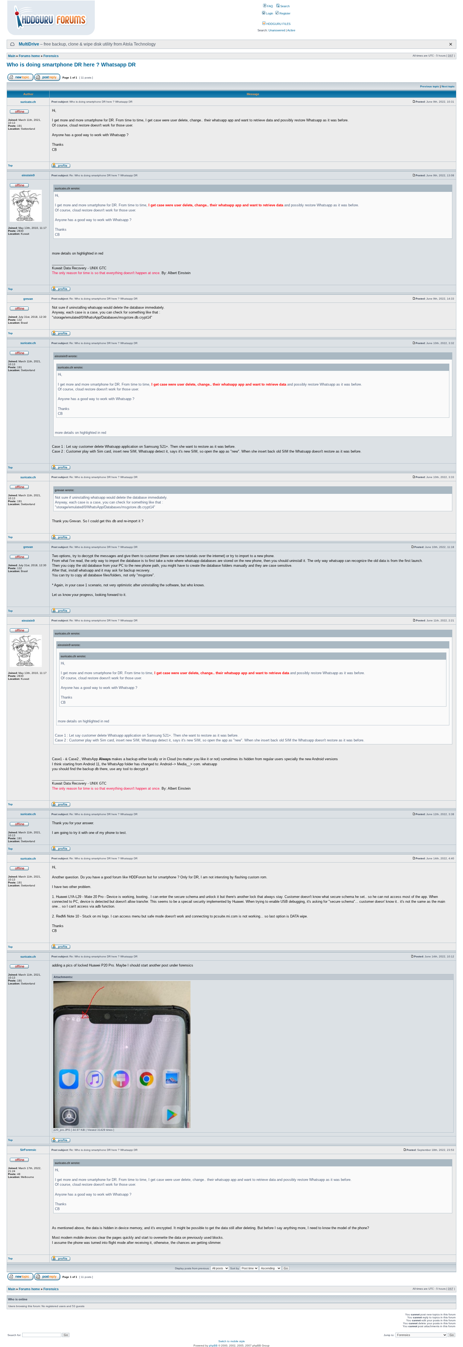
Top (10, 165)
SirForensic (28, 1149)
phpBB (213, 1345)
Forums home (29, 56)
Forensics (51, 56)
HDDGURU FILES (278, 23)
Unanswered (276, 30)
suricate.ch (28, 101)
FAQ (269, 6)
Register (284, 13)
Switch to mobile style (231, 1341)
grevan (28, 298)
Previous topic (429, 86)
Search (284, 6)
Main (11, 56)
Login (269, 13)
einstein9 (28, 175)
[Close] (450, 44)
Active (291, 30)
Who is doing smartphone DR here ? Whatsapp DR (71, 65)
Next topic (448, 86)
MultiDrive (29, 44)
